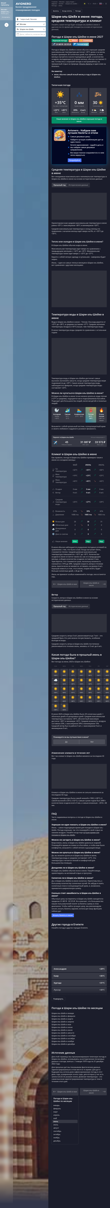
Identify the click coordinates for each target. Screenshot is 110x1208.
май (55, 1118)
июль (55, 1125)
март (55, 1112)
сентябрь (57, 1131)
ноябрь (56, 1137)
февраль (57, 1108)
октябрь (56, 1134)
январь (56, 1105)
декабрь (57, 1141)
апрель (56, 1115)
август (56, 1128)
